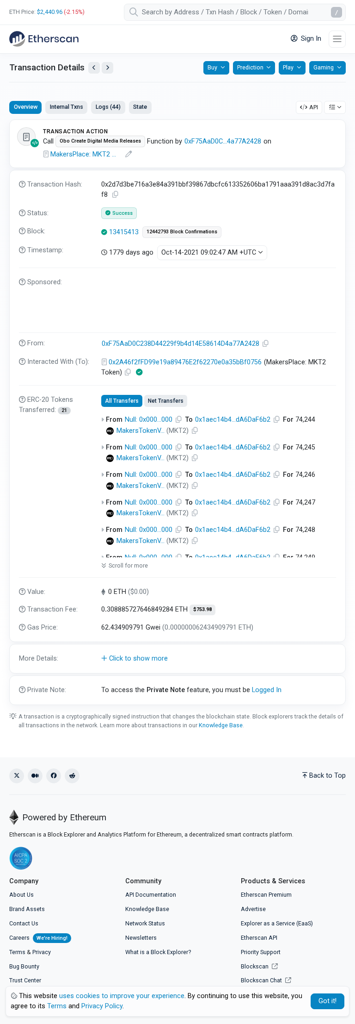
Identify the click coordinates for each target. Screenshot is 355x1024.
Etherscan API (259, 937)
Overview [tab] (25, 106)
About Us (21, 894)
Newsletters (141, 937)
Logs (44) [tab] (108, 106)
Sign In (310, 39)
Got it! (327, 1001)
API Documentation (150, 894)
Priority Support (261, 952)
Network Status (145, 923)
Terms (17, 952)
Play (288, 67)
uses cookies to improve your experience (121, 996)
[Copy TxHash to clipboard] (115, 195)
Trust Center (25, 980)
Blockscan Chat (262, 980)
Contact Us (23, 923)
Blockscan (255, 966)
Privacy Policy (101, 1006)
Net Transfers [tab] (166, 401)
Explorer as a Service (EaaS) (277, 923)
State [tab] (140, 106)
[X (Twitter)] (16, 775)
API (313, 107)
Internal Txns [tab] (66, 106)
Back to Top (327, 776)
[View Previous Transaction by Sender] (94, 68)
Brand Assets (27, 908)
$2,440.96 (49, 11)
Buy (212, 67)
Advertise (253, 908)
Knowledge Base (221, 725)
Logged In (267, 690)
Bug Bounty (24, 966)
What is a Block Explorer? (158, 952)
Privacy (41, 952)
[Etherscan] (44, 39)
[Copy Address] (266, 344)
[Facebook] (53, 775)
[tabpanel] (177, 412)
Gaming (323, 67)
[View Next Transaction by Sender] (107, 68)
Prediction (250, 67)
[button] (177, 658)
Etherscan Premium (266, 894)
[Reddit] (72, 775)
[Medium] (35, 775)
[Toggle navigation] (337, 39)
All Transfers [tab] (122, 401)
